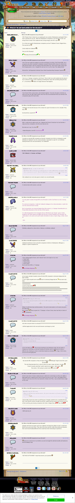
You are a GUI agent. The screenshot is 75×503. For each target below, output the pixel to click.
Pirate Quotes (55, 486)
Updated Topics (34, 21)
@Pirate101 (44, 16)
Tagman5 (13, 388)
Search (26, 21)
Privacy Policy (34, 499)
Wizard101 (68, 0)
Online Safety (47, 482)
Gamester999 (13, 241)
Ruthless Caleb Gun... (13, 453)
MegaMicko (13, 438)
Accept (55, 500)
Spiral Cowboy (13, 60)
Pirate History (55, 483)
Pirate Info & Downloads (55, 479)
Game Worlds (41, 482)
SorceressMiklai (13, 197)
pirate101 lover (13, 409)
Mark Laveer (13, 151)
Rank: (7, 44)
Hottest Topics (43, 21)
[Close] (72, 497)
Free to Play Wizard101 (33, 482)
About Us (33, 483)
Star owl (13, 255)
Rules (50, 21)
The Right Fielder (13, 183)
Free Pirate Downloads (54, 482)
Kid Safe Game (47, 479)
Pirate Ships (41, 483)
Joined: (8, 45)
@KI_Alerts (60, 16)
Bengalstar (13, 120)
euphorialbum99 (13, 423)
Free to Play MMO (41, 479)
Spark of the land (13, 374)
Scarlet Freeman (13, 76)
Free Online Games (33, 479)
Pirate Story (41, 481)
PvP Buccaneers (12, 358)
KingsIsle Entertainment (59, 0)
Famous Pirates (54, 485)
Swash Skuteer (13, 226)
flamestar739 (13, 274)
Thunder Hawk (13, 136)
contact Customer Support (45, 13)
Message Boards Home (13, 24)
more (66, 167)
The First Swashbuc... (13, 166)
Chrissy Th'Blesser (13, 336)
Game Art (41, 485)
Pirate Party (47, 485)
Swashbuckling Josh (13, 91)
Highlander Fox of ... (13, 35)
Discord (43, 11)
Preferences (56, 496)
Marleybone (23, 24)
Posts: (7, 47)
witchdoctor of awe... (13, 105)
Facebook (49, 16)
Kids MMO (47, 483)
